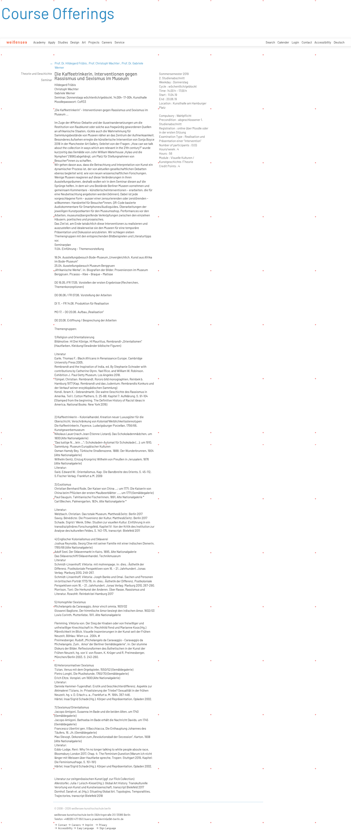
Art (84, 42)
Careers (107, 42)
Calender (283, 42)
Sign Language (107, 828)
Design (74, 42)
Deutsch (339, 42)
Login (295, 42)
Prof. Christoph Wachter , (105, 63)
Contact (307, 42)
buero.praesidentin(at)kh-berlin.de (104, 819)
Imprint (88, 825)
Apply (51, 42)
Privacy (102, 825)
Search (270, 42)
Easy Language (85, 828)
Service (120, 42)
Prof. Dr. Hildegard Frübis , (72, 63)
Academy (39, 42)
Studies (63, 42)
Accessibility (322, 42)
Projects (93, 42)
